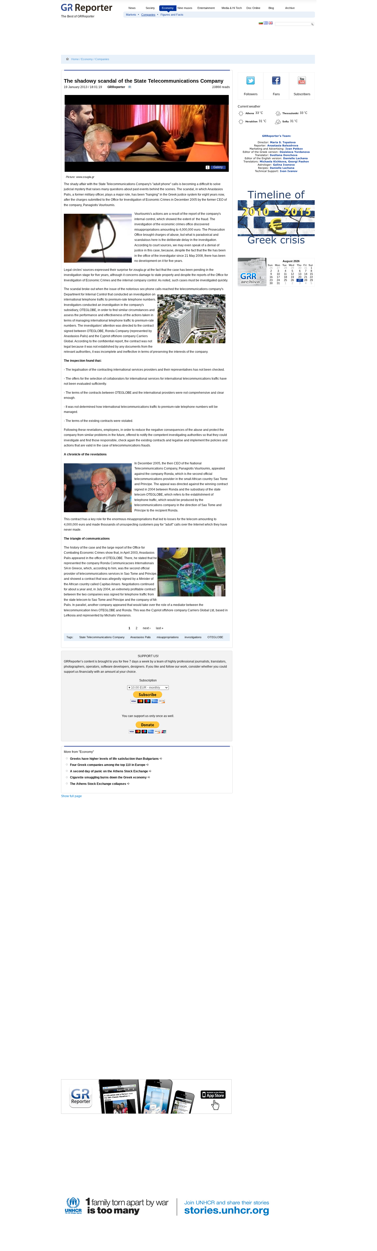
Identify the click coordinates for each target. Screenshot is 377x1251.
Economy (168, 7)
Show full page (71, 796)
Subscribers (302, 94)
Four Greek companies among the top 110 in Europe (108, 765)
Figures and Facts (172, 14)
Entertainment (206, 7)
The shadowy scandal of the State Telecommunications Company (143, 81)
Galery (218, 167)
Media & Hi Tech (232, 7)
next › (147, 628)
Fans (276, 94)
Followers (250, 94)
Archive (290, 7)
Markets (131, 14)
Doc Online (253, 7)
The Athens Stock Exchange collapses (98, 784)
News (132, 7)
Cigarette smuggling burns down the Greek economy (108, 777)
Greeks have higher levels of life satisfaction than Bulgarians (115, 759)
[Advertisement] (154, 41)
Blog (271, 7)
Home (75, 59)
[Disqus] (147, 873)
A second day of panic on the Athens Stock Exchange (109, 771)
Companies (148, 14)
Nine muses (184, 7)
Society (150, 7)
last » (159, 628)
